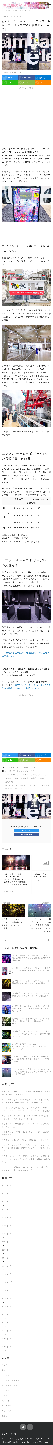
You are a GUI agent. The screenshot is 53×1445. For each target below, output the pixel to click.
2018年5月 (7, 1330)
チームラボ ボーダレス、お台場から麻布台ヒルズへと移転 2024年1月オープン (26, 1093)
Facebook (27, 834)
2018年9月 (7, 1298)
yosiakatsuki (24, 1442)
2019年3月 (7, 1274)
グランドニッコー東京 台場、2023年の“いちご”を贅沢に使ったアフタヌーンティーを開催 (25, 1117)
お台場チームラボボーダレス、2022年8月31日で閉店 (25, 1140)
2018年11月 (7, 1290)
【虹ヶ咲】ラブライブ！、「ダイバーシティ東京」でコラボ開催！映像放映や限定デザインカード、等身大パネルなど (26, 1148)
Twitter (27, 830)
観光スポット (7, 1400)
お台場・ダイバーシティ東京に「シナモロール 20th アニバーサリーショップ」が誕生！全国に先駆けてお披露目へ (26, 1159)
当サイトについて (9, 1434)
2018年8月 (7, 1306)
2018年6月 (7, 1322)
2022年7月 (7, 1209)
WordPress (43, 1442)
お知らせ (5, 1365)
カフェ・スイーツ (9, 1385)
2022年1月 (7, 1225)
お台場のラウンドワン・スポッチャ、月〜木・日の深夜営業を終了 (26, 1133)
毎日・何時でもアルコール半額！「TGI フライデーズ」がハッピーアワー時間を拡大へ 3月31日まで (26, 1101)
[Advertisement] (26, 116)
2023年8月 (7, 1185)
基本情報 (5, 1395)
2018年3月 (7, 1346)
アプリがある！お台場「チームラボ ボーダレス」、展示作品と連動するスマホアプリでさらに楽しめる (40, 925)
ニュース (5, 1390)
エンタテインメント (10, 1380)
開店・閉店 (6, 1410)
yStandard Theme (9, 1442)
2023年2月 (7, 1201)
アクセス (5, 1370)
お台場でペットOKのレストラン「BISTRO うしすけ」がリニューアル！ (26, 1125)
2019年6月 (7, 1266)
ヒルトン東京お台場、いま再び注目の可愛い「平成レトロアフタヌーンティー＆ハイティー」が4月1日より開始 (26, 1109)
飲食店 (5, 1415)
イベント (5, 1375)
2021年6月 (7, 1241)
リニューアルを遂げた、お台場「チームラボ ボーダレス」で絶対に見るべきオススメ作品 (25, 1168)
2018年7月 (7, 1314)
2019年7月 (7, 1258)
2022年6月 (7, 1217)
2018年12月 (7, 1282)
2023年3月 (7, 1193)
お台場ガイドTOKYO (24, 1439)
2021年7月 (7, 1233)
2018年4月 (7, 1338)
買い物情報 (6, 1405)
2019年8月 (7, 1249)
